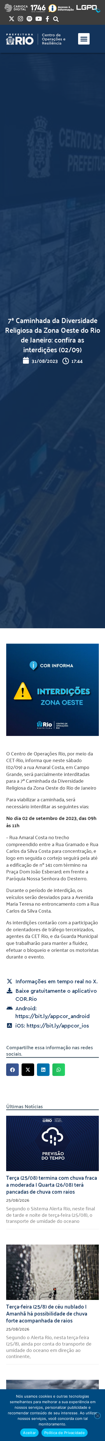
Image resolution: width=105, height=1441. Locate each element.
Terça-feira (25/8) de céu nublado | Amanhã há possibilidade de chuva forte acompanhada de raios (46, 1313)
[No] (97, 1415)
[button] (84, 39)
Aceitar (29, 1432)
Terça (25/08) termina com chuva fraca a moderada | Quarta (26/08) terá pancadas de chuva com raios (51, 1184)
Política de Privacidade (64, 1432)
